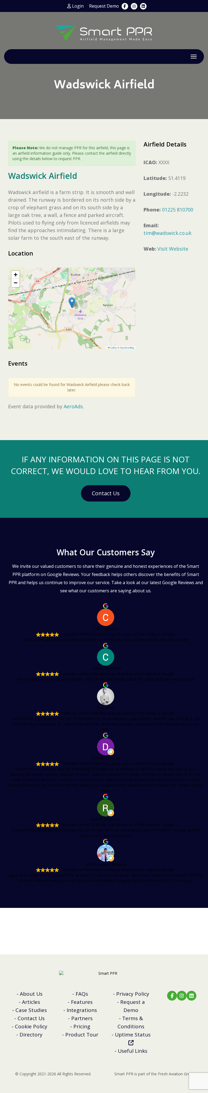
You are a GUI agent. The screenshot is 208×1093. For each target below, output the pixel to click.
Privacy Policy (132, 993)
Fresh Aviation (170, 1073)
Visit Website (172, 248)
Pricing (81, 1026)
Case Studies (31, 1010)
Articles (31, 1001)
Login (77, 6)
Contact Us (106, 493)
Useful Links (132, 1050)
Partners (82, 1018)
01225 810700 (177, 209)
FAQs (82, 993)
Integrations (82, 1010)
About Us (31, 993)
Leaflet (113, 347)
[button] (72, 302)
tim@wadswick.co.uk (167, 233)
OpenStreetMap (127, 347)
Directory (31, 1034)
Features (82, 1001)
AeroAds (73, 406)
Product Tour (81, 1034)
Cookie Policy (31, 1026)
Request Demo (104, 6)
